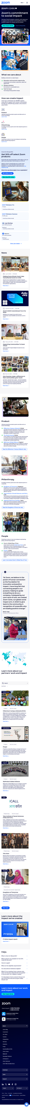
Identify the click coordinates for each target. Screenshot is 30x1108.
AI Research (5, 1058)
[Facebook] (12, 1084)
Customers (5, 1032)
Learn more (4, 116)
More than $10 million (9, 177)
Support (5, 1079)
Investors (5, 1044)
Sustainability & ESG (7, 1049)
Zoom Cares (6, 1051)
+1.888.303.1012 (14, 1010)
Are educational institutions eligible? (11, 968)
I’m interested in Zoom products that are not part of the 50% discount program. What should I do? (13, 978)
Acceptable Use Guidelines (17, 1093)
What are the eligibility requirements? (11, 965)
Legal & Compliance (5, 1095)
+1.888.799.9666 (15, 1008)
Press (4, 1046)
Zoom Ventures (6, 1061)
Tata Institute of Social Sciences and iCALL (16, 493)
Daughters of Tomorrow (10, 486)
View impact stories (8, 25)
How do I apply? (5, 963)
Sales (4, 1074)
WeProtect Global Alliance (11, 442)
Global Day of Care (18, 545)
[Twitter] (6, 1084)
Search (6, 683)
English (4, 1088)
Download (5, 1070)
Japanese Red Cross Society (12, 500)
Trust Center (10, 1093)
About (4, 1026)
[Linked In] (3, 1084)
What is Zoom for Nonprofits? (9, 956)
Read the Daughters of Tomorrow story (13, 507)
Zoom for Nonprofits (21, 25)
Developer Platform (7, 1056)
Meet (22, 2)
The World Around (9, 435)
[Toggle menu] (27, 2)
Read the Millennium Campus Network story (15, 449)
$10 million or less (8, 173)
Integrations (5, 1039)
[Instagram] (15, 1084)
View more (6, 908)
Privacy (6, 1093)
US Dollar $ (19, 1088)
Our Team (5, 1034)
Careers (4, 1036)
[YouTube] (9, 1084)
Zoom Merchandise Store (9, 1063)
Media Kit (5, 1054)
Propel (5, 550)
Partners (5, 1041)
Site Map (3, 1097)
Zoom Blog (5, 1029)
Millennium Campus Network (12, 428)
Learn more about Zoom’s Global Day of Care (15, 560)
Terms (3, 1093)
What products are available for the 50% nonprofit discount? (12, 959)
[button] (26, 1104)
